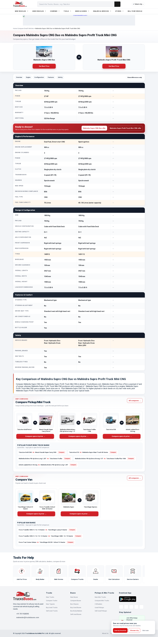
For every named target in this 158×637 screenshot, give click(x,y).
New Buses (74, 597)
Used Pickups (99, 607)
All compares (135, 400)
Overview (19, 77)
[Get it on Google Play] (127, 599)
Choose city (134, 630)
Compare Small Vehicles (25, 28)
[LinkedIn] (141, 607)
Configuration (39, 77)
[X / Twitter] (121, 607)
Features (51, 77)
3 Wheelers (98, 604)
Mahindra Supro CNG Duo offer (94, 128)
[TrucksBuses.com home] (20, 4)
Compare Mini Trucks (102, 600)
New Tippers (50, 604)
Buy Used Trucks (51, 607)
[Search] (117, 4)
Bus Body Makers (76, 611)
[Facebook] (126, 607)
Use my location (120, 630)
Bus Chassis (74, 604)
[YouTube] (131, 607)
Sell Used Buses (75, 614)
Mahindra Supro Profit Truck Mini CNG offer (125, 128)
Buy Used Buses (75, 607)
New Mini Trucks (100, 597)
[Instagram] (136, 607)
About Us (105, 633)
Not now (146, 630)
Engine (28, 77)
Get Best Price (44, 66)
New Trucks (50, 597)
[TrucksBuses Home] (24, 596)
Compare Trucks (51, 600)
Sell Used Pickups (101, 611)
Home (15, 28)
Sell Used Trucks (52, 611)
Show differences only (134, 77)
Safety (60, 77)
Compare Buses (75, 600)
